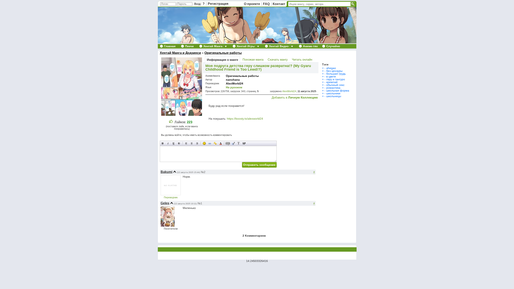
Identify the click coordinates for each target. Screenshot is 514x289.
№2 (203, 172)
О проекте (252, 4)
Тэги (325, 64)
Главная (169, 46)
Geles (165, 203)
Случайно (333, 46)
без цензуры (334, 70)
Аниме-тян (310, 46)
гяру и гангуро (335, 79)
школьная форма (337, 90)
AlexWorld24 (234, 83)
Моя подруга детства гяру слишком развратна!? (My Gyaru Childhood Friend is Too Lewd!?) (258, 67)
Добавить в (295, 97)
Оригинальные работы (223, 53)
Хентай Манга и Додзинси (180, 53)
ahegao (331, 68)
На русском (234, 87)
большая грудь (336, 73)
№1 (200, 203)
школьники (333, 93)
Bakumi (166, 172)
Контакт (279, 4)
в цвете (331, 76)
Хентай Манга (212, 46)
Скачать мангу (278, 59)
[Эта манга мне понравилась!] (171, 122)
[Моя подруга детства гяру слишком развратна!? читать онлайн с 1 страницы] (182, 114)
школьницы (333, 96)
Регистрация (218, 3)
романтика (333, 87)
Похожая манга (253, 59)
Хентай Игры (246, 46)
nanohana (233, 79)
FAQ (266, 4)
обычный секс (335, 84)
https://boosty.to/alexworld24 (245, 118)
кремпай (332, 82)
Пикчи (189, 46)
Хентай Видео (279, 46)
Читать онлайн (302, 59)
